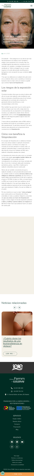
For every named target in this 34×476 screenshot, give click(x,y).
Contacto (17, 424)
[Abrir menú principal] (31, 6)
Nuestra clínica (17, 421)
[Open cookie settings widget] (3, 473)
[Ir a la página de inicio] (6, 5)
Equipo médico (17, 419)
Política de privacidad (17, 460)
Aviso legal (16, 455)
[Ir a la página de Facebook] (12, 442)
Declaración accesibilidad (17, 464)
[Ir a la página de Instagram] (12, 447)
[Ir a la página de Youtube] (22, 442)
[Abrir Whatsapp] (17, 447)
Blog (17, 429)
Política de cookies (17, 462)
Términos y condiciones (17, 458)
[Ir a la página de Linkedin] (17, 442)
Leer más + (10, 354)
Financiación (17, 427)
